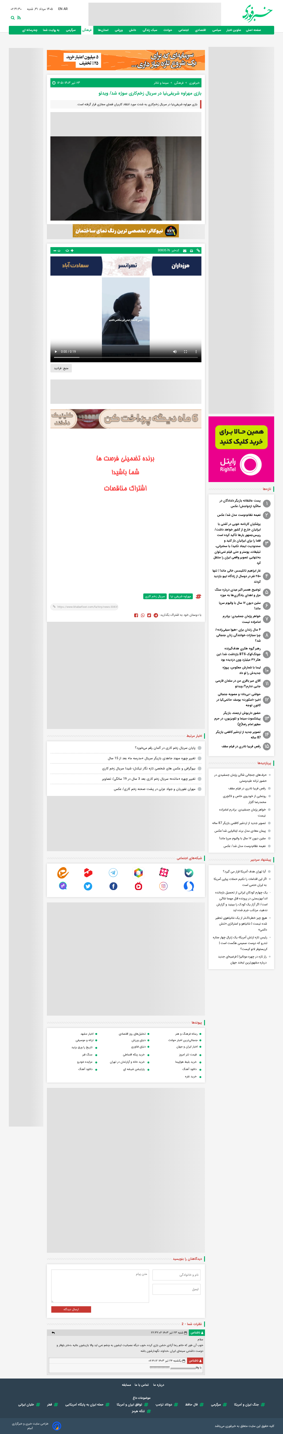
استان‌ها (103, 30)
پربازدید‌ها (264, 763)
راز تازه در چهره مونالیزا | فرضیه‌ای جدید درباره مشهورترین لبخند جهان (242, 959)
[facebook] (136, 615)
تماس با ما (142, 1385)
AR (66, 9)
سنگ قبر (87, 1054)
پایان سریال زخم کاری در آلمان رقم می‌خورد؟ (165, 748)
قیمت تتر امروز (188, 1054)
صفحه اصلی (253, 30)
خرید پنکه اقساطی (134, 1054)
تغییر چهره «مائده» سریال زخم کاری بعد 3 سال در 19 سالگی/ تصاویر (148, 779)
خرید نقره (191, 1076)
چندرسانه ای (30, 30)
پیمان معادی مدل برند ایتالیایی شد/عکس (240, 830)
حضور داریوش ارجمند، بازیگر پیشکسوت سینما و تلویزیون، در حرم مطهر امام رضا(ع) (237, 719)
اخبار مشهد (87, 1034)
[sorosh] (189, 891)
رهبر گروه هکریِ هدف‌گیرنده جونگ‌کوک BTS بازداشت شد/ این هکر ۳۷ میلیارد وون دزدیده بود (238, 654)
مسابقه (126, 1385)
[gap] (63, 891)
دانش (133, 30)
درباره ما (159, 1385)
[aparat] (163, 877)
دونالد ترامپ (163, 1404)
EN (61, 9)
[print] (191, 250)
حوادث (168, 30)
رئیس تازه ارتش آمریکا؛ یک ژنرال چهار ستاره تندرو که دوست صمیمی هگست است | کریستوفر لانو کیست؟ (240, 943)
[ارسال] (184, 250)
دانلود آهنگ (189, 1069)
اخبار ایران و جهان (187, 1046)
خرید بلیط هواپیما (186, 1062)
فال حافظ (191, 1404)
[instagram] (163, 891)
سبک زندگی (150, 30)
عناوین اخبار (234, 30)
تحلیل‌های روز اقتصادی (132, 1034)
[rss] (18, 17)
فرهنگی (87, 30)
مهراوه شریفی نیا (180, 596)
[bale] (189, 877)
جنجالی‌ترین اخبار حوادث (183, 1040)
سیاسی (217, 30)
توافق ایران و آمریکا (129, 1404)
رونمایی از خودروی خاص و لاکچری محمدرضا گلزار (244, 799)
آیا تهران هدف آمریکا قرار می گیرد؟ (244, 871)
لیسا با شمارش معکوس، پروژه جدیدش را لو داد (241, 670)
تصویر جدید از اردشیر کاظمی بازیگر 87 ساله (238, 735)
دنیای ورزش (139, 1040)
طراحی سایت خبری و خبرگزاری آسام (30, 1426)
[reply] (53, 1332)
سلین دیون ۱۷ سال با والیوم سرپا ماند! (240, 606)
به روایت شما (51, 30)
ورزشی (119, 30)
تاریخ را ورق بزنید (81, 1047)
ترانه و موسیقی (85, 1040)
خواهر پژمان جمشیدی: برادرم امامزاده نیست (242, 619)
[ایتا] (63, 877)
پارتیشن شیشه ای (134, 1069)
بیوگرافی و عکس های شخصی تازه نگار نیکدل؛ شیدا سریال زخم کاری (148, 768)
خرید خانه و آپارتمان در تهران (127, 1062)
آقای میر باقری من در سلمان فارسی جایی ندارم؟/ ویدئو (238, 683)
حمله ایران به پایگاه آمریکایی (84, 1404)
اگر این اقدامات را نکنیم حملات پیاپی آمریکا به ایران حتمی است (240, 882)
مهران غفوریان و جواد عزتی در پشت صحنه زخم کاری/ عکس (154, 789)
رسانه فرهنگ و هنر (186, 1034)
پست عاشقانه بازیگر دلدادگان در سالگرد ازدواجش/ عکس (240, 503)
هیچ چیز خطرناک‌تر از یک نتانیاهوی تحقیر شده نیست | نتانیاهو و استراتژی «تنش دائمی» (241, 923)
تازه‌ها (267, 489)
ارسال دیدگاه (71, 1309)
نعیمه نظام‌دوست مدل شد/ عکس (239, 515)
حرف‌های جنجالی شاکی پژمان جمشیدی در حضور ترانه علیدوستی (240, 777)
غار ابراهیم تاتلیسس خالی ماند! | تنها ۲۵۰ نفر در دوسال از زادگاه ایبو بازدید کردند (236, 576)
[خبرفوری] (246, 14)
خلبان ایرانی (26, 1404)
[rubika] (138, 877)
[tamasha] (88, 877)
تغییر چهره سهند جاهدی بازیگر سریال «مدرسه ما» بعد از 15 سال (151, 758)
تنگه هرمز (138, 1411)
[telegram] (113, 877)
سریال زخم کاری (155, 596)
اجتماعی (183, 30)
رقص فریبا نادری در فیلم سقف (241, 746)
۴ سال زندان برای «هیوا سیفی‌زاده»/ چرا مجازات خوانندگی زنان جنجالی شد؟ (238, 635)
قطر (49, 1404)
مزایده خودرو (84, 1062)
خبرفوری (230, 1426)
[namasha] (138, 891)
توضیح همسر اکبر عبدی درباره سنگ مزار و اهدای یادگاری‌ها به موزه (238, 592)
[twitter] (149, 615)
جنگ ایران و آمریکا (246, 1404)
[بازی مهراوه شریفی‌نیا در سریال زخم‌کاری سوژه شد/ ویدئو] (155, 615)
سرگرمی (71, 30)
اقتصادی (201, 30)
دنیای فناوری (138, 1046)
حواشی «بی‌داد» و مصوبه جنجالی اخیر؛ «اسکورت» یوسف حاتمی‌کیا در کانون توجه (238, 700)
